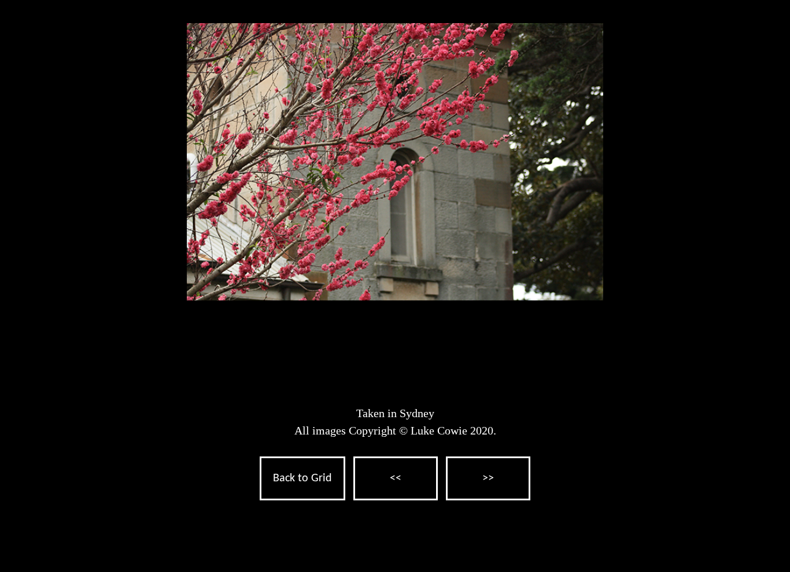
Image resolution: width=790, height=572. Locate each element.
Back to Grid (302, 478)
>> (488, 478)
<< (395, 478)
